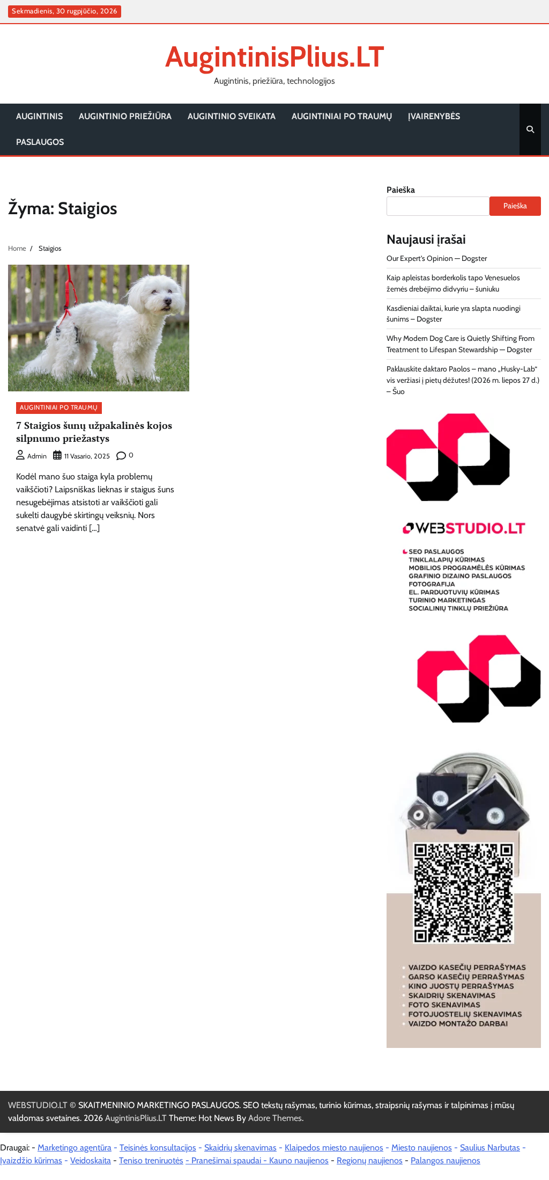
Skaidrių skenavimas (240, 1147)
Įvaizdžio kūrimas (31, 1160)
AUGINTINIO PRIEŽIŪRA (125, 116)
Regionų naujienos (370, 1160)
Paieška (401, 190)
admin (37, 456)
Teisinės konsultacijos (158, 1147)
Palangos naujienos (445, 1160)
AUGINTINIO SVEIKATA (232, 116)
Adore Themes (275, 1118)
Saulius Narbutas (490, 1147)
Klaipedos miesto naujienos (334, 1147)
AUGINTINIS (39, 116)
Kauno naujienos (299, 1160)
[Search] (530, 129)
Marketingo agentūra (75, 1147)
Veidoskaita (90, 1160)
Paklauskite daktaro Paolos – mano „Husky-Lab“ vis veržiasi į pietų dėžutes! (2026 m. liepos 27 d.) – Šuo (463, 380)
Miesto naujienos (421, 1147)
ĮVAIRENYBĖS (434, 116)
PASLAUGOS (40, 142)
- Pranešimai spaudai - (227, 1160)
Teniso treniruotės (151, 1160)
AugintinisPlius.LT (274, 56)
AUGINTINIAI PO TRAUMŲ (342, 116)
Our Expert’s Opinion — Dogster (437, 258)
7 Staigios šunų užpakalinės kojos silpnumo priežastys (94, 431)
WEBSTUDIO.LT (38, 1105)
